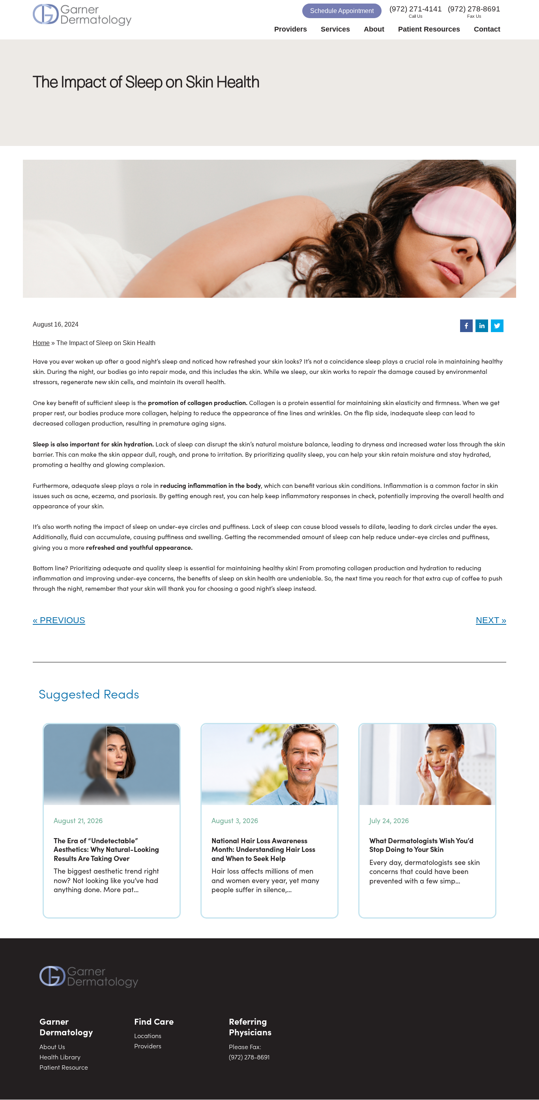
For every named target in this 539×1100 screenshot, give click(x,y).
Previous (62, 620)
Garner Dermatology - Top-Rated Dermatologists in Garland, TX (98, 19)
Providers (147, 1045)
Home (41, 343)
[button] (466, 325)
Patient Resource (63, 1067)
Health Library (59, 1056)
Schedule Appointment (342, 10)
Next (487, 620)
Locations (147, 1035)
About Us (52, 1046)
